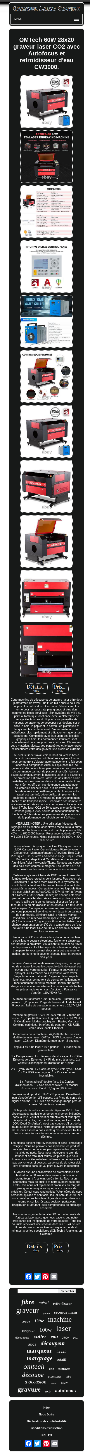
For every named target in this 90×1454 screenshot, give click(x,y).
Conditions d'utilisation (46, 1428)
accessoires (54, 1376)
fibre (27, 1301)
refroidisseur (62, 1303)
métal (43, 1302)
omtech (34, 1366)
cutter (40, 1336)
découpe (33, 1374)
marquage (39, 1358)
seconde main (65, 1312)
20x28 (64, 1383)
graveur (27, 1310)
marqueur (39, 1350)
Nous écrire (46, 1414)
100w (45, 1330)
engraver (64, 1368)
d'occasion (36, 1382)
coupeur (28, 1330)
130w (39, 1321)
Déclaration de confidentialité (46, 1421)
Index (46, 1407)
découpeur (53, 1343)
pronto (46, 1313)
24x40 (61, 1352)
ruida (32, 1344)
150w (75, 1338)
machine (60, 1319)
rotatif (61, 1359)
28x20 (65, 1337)
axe (51, 1368)
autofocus (65, 1390)
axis (48, 1391)
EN (43, 1434)
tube (68, 1376)
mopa (54, 1383)
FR (50, 1434)
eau (54, 1336)
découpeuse (22, 1337)
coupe (26, 1321)
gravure (29, 1389)
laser (63, 1328)
